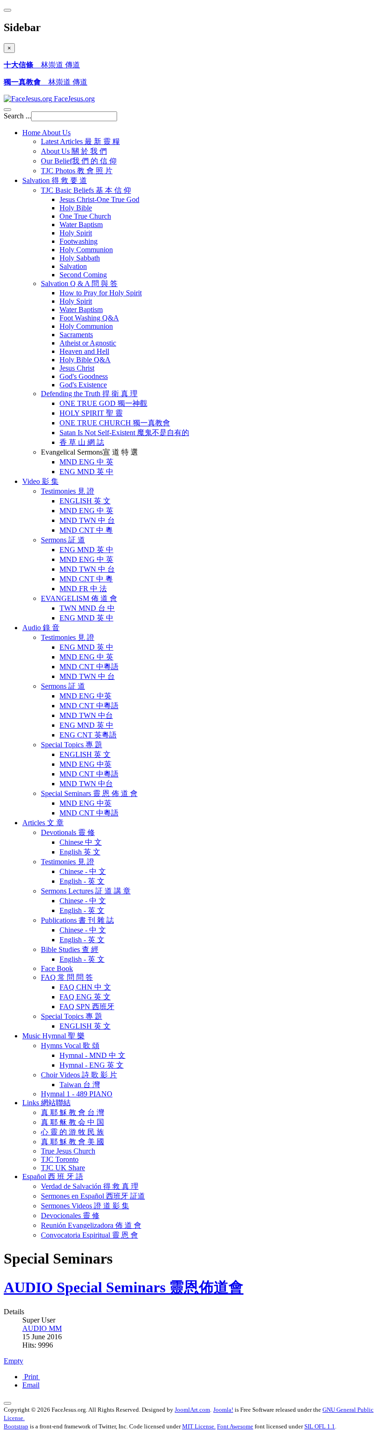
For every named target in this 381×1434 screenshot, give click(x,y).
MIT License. (199, 1426)
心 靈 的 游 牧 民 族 (72, 1132)
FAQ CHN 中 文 (85, 987)
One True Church (85, 216)
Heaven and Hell (84, 351)
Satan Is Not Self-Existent (124, 433)
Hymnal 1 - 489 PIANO (76, 1094)
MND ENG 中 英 (86, 462)
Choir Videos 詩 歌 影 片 (79, 1075)
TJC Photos (76, 171)
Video (40, 481)
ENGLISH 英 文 (85, 501)
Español (52, 1176)
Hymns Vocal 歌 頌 (70, 1045)
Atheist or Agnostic (87, 343)
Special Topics (71, 745)
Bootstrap (16, 1426)
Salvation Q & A (79, 283)
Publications (77, 920)
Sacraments (76, 335)
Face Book (57, 968)
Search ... (17, 116)
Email (30, 1385)
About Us (74, 151)
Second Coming (83, 275)
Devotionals (68, 832)
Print (31, 1377)
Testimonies (67, 491)
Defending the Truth (89, 394)
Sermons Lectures (86, 891)
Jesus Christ (76, 368)
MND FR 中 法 (83, 589)
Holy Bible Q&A (85, 360)
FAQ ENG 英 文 (85, 997)
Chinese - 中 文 (82, 871)
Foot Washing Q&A (89, 318)
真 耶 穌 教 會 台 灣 (72, 1112)
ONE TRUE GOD (103, 403)
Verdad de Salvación (89, 1186)
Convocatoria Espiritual (89, 1235)
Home (46, 133)
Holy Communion (86, 250)
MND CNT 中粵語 (88, 667)
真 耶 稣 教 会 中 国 (72, 1122)
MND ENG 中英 (85, 696)
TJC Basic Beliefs (86, 190)
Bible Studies (70, 949)
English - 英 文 (82, 881)
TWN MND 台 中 (87, 608)
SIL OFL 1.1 (319, 1426)
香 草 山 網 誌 (81, 442)
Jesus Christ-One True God (99, 199)
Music (53, 1036)
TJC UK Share (63, 1168)
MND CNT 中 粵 (86, 530)
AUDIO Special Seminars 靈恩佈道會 (123, 1287)
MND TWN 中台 (86, 715)
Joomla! (223, 1409)
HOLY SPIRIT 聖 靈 (91, 413)
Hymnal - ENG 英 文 (91, 1065)
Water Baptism (81, 224)
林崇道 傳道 (42, 65)
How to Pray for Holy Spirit (100, 293)
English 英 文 (79, 852)
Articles (43, 823)
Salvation (54, 180)
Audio (40, 628)
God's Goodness (83, 376)
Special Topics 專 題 (71, 1016)
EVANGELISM (79, 598)
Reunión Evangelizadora (91, 1225)
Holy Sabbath (79, 258)
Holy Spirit (75, 233)
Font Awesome (235, 1426)
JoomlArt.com (192, 1409)
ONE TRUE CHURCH (114, 423)
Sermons (63, 540)
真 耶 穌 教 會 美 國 (72, 1142)
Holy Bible (75, 208)
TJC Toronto (60, 1159)
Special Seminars (89, 793)
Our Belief (79, 161)
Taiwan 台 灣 (79, 1085)
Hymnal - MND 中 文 (92, 1055)
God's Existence (83, 385)
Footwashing (78, 241)
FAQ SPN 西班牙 (86, 1006)
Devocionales (70, 1215)
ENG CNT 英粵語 (88, 735)
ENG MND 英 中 (86, 472)
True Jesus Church (68, 1151)
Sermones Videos (85, 1206)
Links (46, 1103)
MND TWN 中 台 (87, 520)
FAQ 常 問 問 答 (67, 977)
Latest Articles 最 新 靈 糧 (80, 141)
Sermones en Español (93, 1196)
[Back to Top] (7, 1403)
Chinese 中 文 (80, 842)
